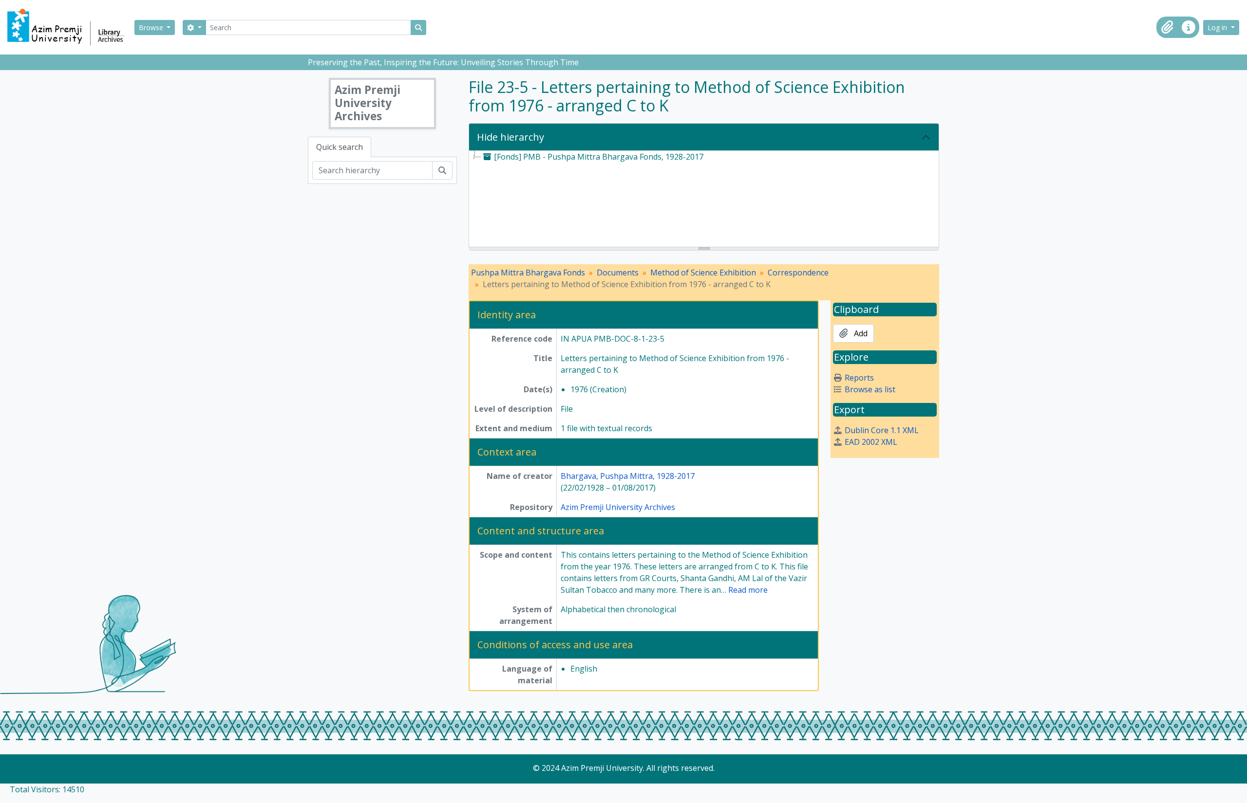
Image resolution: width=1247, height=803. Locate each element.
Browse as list (870, 389)
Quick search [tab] (339, 147)
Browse (152, 27)
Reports (859, 377)
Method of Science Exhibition (703, 272)
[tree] (704, 199)
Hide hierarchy (510, 137)
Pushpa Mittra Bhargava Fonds (528, 272)
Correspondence (798, 272)
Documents (618, 272)
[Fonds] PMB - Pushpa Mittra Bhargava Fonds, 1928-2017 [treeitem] (598, 156)
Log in (1218, 27)
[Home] (70, 27)
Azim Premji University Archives (618, 507)
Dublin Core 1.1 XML (882, 430)
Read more (748, 589)
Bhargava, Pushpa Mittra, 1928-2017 (628, 476)
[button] (1167, 27)
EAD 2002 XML (871, 442)
